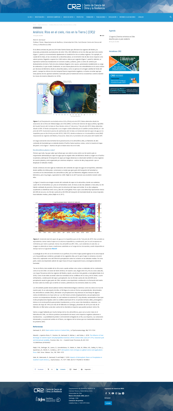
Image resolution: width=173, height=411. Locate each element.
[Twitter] (109, 393)
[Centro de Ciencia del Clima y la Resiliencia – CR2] (86, 7)
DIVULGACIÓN (112, 17)
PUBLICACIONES (100, 17)
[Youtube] (112, 393)
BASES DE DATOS (68, 17)
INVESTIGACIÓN (39, 17)
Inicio (34, 25)
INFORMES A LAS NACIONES (127, 17)
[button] (170, 17)
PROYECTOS (80, 17)
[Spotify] (123, 393)
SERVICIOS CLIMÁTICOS (53, 17)
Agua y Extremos (42, 25)
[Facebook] (106, 393)
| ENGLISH (141, 17)
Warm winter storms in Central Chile (57, 330)
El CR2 (30, 17)
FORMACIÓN (89, 17)
